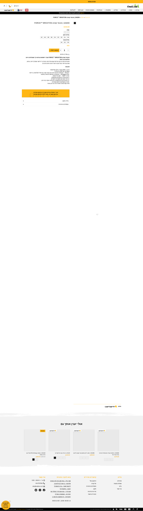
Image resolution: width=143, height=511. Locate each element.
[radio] (68, 32)
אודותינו (119, 481)
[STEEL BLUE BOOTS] (19, 10)
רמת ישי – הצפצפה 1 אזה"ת (63, 494)
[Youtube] (36, 490)
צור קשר (119, 489)
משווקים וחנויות (90, 10)
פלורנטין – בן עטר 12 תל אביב (62, 483)
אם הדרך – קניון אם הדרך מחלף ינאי (60, 491)
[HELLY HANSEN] (26, 10)
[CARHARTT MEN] (9, 10)
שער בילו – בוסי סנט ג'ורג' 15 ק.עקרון (60, 481)
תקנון (94, 489)
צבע (68, 30)
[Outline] (133, 7)
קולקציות (108, 10)
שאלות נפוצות (118, 483)
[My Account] (4, 6)
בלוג (120, 486)
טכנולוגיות (99, 10)
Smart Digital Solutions (21, 509)
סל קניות (93, 483)
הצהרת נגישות (92, 494)
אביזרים (123, 10)
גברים (137, 10)
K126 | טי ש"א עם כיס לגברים (62, 453)
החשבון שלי (93, 481)
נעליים (116, 10)
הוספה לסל (55, 50)
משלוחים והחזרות (63, 104)
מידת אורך (66, 40)
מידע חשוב (65, 101)
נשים (130, 10)
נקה (68, 45)
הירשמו (82, 13)
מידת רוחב (66, 35)
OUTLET (72, 10)
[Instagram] (40, 490)
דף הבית (87, 17)
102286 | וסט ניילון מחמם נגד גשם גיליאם (83, 453)
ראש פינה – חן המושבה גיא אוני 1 (61, 497)
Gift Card (80, 10)
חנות (82, 17)
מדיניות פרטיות (92, 491)
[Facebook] (44, 490)
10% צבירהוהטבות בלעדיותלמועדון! (6, 505)
